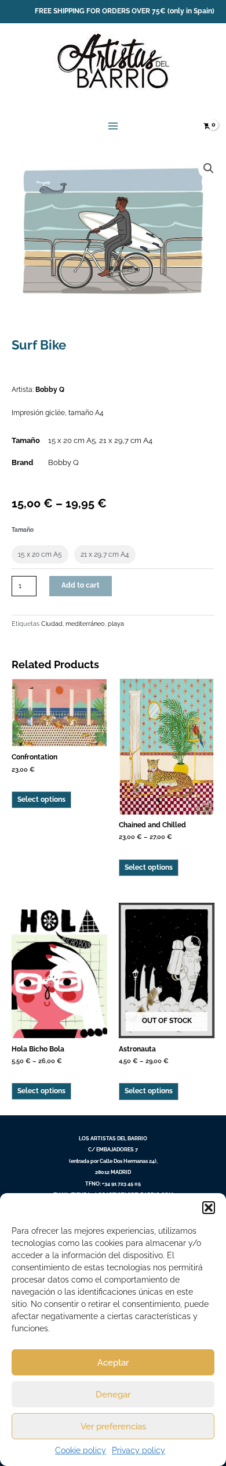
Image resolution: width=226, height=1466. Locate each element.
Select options (41, 799)
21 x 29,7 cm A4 (125, 440)
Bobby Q (49, 390)
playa (116, 623)
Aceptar (113, 1362)
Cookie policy (80, 1450)
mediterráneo (85, 623)
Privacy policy (138, 1450)
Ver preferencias (113, 1426)
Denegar (113, 1394)
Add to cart (80, 585)
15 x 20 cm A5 (72, 440)
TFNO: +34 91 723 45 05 (113, 1183)
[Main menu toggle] (113, 126)
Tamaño (23, 530)
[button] (208, 1207)
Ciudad (52, 623)
